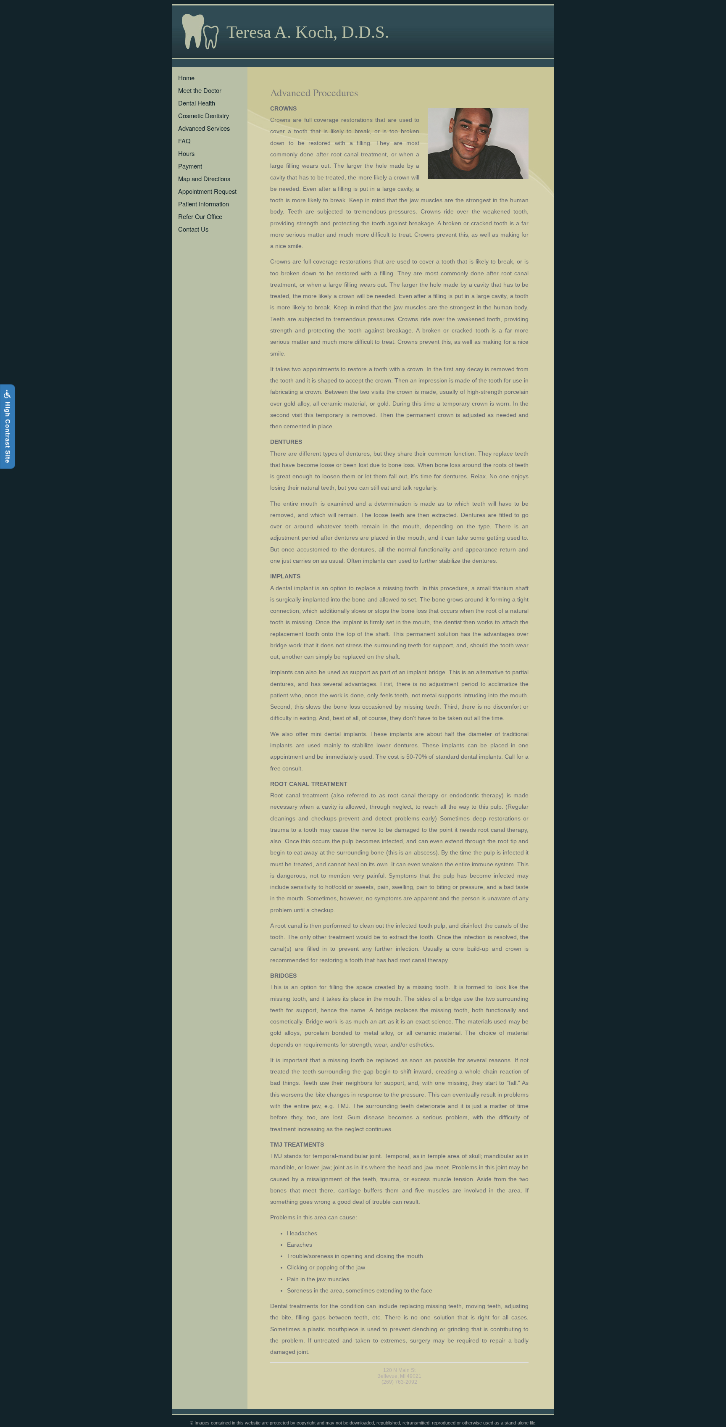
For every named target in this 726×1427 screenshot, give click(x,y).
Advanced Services (204, 128)
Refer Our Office (200, 216)
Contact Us (193, 228)
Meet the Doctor (199, 90)
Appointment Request (207, 191)
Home (186, 77)
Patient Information (203, 203)
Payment (190, 165)
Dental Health (196, 102)
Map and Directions (204, 178)
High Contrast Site (8, 431)
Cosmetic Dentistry (203, 115)
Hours (186, 153)
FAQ (184, 140)
